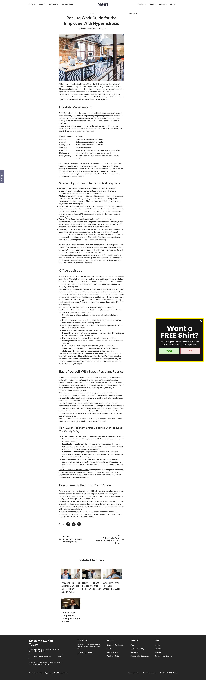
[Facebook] (68, 524)
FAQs (109, 649)
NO (190, 351)
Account (162, 4)
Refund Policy (112, 652)
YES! (169, 351)
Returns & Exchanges (115, 645)
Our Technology (137, 649)
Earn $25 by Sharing (163, 656)
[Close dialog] (201, 321)
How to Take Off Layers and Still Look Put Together (91, 586)
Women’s (158, 649)
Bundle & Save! (67, 4)
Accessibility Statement (140, 656)
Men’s (157, 645)
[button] (172, 4)
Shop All (32, 4)
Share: (61, 524)
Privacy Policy (134, 673)
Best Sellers (53, 4)
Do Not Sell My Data (168, 673)
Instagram (135, 652)
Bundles (158, 652)
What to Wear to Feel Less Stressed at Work (111, 586)
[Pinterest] (74, 524)
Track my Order (113, 656)
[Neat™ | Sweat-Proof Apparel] (103, 4)
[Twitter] (79, 524)
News (92, 13)
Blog (132, 645)
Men (41, 4)
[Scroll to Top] (201, 668)
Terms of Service (150, 673)
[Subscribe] (59, 656)
